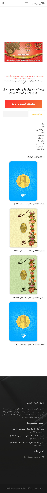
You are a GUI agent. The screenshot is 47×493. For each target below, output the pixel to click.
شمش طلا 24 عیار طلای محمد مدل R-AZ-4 (29, 344)
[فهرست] (26, 3)
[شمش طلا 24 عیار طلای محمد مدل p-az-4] (23, 162)
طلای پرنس (39, 76)
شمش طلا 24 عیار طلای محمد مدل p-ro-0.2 (29, 250)
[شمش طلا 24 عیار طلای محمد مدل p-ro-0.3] (23, 255)
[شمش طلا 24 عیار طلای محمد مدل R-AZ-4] (23, 302)
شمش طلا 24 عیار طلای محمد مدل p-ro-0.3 (28, 297)
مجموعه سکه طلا (28, 78)
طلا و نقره (30, 76)
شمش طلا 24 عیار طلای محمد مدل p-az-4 (29, 203)
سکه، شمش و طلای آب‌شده (15, 76)
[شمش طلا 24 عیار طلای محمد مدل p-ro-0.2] (23, 209)
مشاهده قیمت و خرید (23, 103)
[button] (3, 3)
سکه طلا (18, 78)
